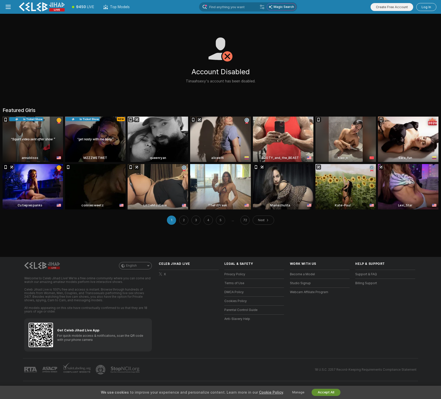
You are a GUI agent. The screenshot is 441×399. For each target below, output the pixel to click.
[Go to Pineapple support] (101, 370)
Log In (426, 7)
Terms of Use (234, 283)
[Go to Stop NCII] (126, 370)
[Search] (262, 6)
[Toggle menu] (8, 7)
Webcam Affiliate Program (309, 292)
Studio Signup (300, 283)
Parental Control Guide (241, 310)
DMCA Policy (234, 292)
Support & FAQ (366, 274)
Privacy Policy (234, 274)
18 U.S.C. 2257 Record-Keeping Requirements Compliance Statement (365, 369)
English (131, 265)
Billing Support (366, 283)
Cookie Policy (271, 392)
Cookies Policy (235, 301)
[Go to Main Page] (41, 7)
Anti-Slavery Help (237, 319)
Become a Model (302, 274)
